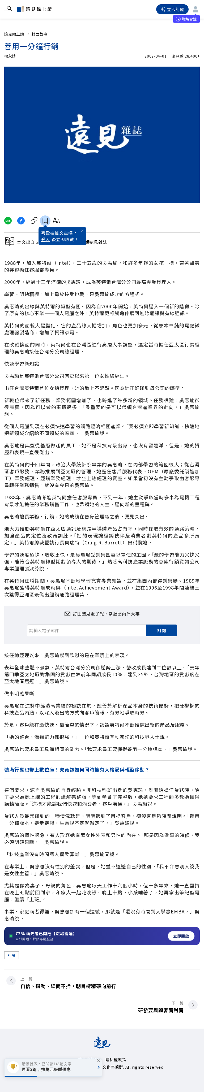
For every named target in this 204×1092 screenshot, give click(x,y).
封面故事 (40, 34)
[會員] (195, 9)
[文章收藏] (45, 221)
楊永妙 (10, 56)
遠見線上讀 (14, 34)
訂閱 (161, 630)
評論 (11, 955)
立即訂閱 (176, 9)
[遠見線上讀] (34, 9)
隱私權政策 (115, 1059)
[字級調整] (56, 220)
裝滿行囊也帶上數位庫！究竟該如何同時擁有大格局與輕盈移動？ (77, 769)
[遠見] (102, 1046)
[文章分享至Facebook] (21, 220)
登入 (45, 239)
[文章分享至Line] (8, 220)
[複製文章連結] (34, 220)
